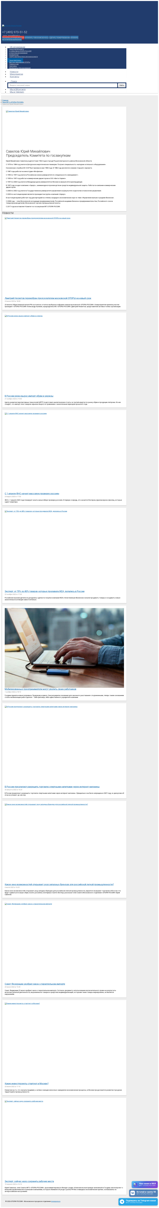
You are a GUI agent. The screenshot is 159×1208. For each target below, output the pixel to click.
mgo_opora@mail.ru (11, 35)
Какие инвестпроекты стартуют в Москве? (27, 1083)
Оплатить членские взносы (37, 38)
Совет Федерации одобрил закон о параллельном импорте (35, 984)
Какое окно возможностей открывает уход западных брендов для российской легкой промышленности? (59, 884)
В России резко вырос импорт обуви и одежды (29, 396)
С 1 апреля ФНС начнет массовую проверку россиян (32, 493)
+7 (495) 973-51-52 (14, 32)
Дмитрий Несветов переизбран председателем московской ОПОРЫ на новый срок (48, 298)
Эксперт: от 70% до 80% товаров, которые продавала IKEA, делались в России (44, 591)
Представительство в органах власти (23, 57)
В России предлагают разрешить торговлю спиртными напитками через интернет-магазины (52, 786)
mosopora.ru (55, 1201)
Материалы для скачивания (20, 68)
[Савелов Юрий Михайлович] (64, 129)
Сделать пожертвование (59, 38)
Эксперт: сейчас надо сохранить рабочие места (29, 1181)
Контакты (14, 76)
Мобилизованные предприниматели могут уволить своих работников (40, 689)
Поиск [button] (14, 81)
